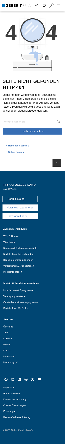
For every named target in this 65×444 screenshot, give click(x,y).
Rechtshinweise (11, 393)
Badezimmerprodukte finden (18, 260)
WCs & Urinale (11, 236)
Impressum (9, 387)
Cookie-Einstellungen (14, 405)
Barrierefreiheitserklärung (16, 417)
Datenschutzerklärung (14, 399)
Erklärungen (9, 411)
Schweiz (9, 188)
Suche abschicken (33, 131)
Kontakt (7, 350)
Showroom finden (17, 216)
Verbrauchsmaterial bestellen (18, 265)
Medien (7, 344)
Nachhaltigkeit (10, 362)
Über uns (8, 326)
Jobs (5, 332)
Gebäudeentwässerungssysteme (20, 302)
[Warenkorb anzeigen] (44, 5)
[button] (29, 5)
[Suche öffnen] (29, 5)
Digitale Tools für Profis (15, 308)
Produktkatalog (15, 199)
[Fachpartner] (36, 5)
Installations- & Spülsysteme (18, 290)
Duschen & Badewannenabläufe (20, 248)
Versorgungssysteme (14, 296)
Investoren (8, 356)
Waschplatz (9, 242)
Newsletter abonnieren (20, 207)
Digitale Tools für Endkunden (18, 254)
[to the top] (56, 163)
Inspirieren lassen (12, 271)
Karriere (7, 338)
